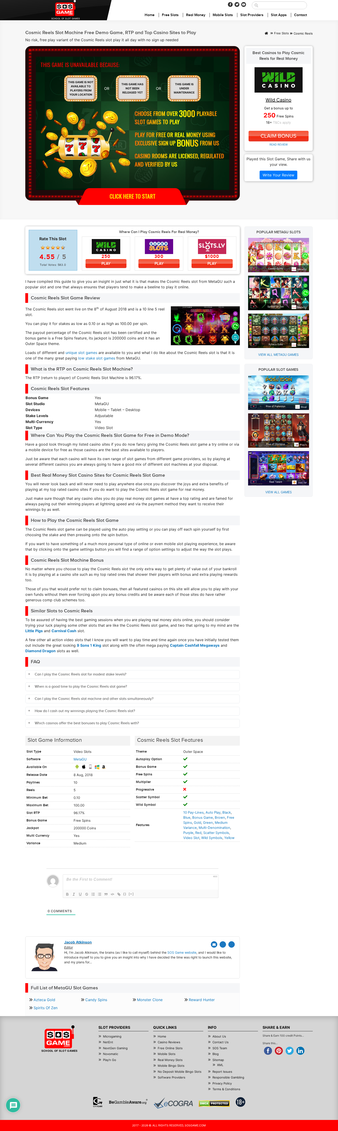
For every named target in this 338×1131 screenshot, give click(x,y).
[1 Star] (43, 247)
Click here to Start (132, 196)
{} (124, 894)
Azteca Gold (44, 999)
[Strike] (86, 894)
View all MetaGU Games (278, 355)
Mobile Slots (223, 15)
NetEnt (108, 1042)
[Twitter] (237, 4)
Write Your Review (278, 175)
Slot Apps (279, 15)
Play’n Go (109, 1060)
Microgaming (112, 1036)
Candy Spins (96, 999)
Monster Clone (150, 999)
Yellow (229, 838)
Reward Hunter (202, 999)
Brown (220, 817)
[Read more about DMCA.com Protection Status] (214, 1103)
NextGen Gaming (115, 1048)
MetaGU (80, 759)
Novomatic (110, 1054)
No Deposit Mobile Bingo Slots (179, 1071)
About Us (219, 1036)
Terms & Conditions (226, 1089)
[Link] (119, 894)
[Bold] (67, 894)
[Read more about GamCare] (98, 1102)
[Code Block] (112, 894)
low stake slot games (96, 358)
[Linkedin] (231, 944)
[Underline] (80, 894)
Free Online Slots (170, 1048)
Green (208, 823)
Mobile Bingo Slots (171, 1065)
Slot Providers (252, 15)
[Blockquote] (106, 894)
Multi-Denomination (214, 828)
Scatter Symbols (216, 833)
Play (106, 263)
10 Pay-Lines (193, 812)
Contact (300, 15)
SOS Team (219, 1048)
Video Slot (191, 838)
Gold (197, 823)
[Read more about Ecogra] (173, 1103)
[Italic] (74, 894)
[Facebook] (230, 4)
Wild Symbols (211, 838)
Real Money (195, 15)
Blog (215, 1054)
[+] (131, 894)
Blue (186, 817)
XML (220, 1065)
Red (198, 833)
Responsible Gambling (228, 1077)
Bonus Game (202, 817)
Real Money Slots (170, 1060)
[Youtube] (243, 4)
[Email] (214, 944)
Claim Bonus (278, 136)
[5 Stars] (63, 247)
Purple (188, 833)
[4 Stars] (58, 247)
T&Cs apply (282, 122)
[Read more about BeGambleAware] (128, 1102)
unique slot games (81, 352)
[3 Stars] (53, 247)
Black (226, 812)
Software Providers (171, 1077)
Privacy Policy (222, 1083)
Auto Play (213, 812)
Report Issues (222, 1071)
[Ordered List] (93, 894)
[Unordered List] (99, 894)
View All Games (278, 492)
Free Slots (170, 15)
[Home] (266, 33)
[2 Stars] (48, 247)
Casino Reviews (169, 1042)
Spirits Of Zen (45, 1007)
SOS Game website (181, 952)
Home (150, 15)
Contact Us (220, 1042)
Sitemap (218, 1060)
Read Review (278, 144)
